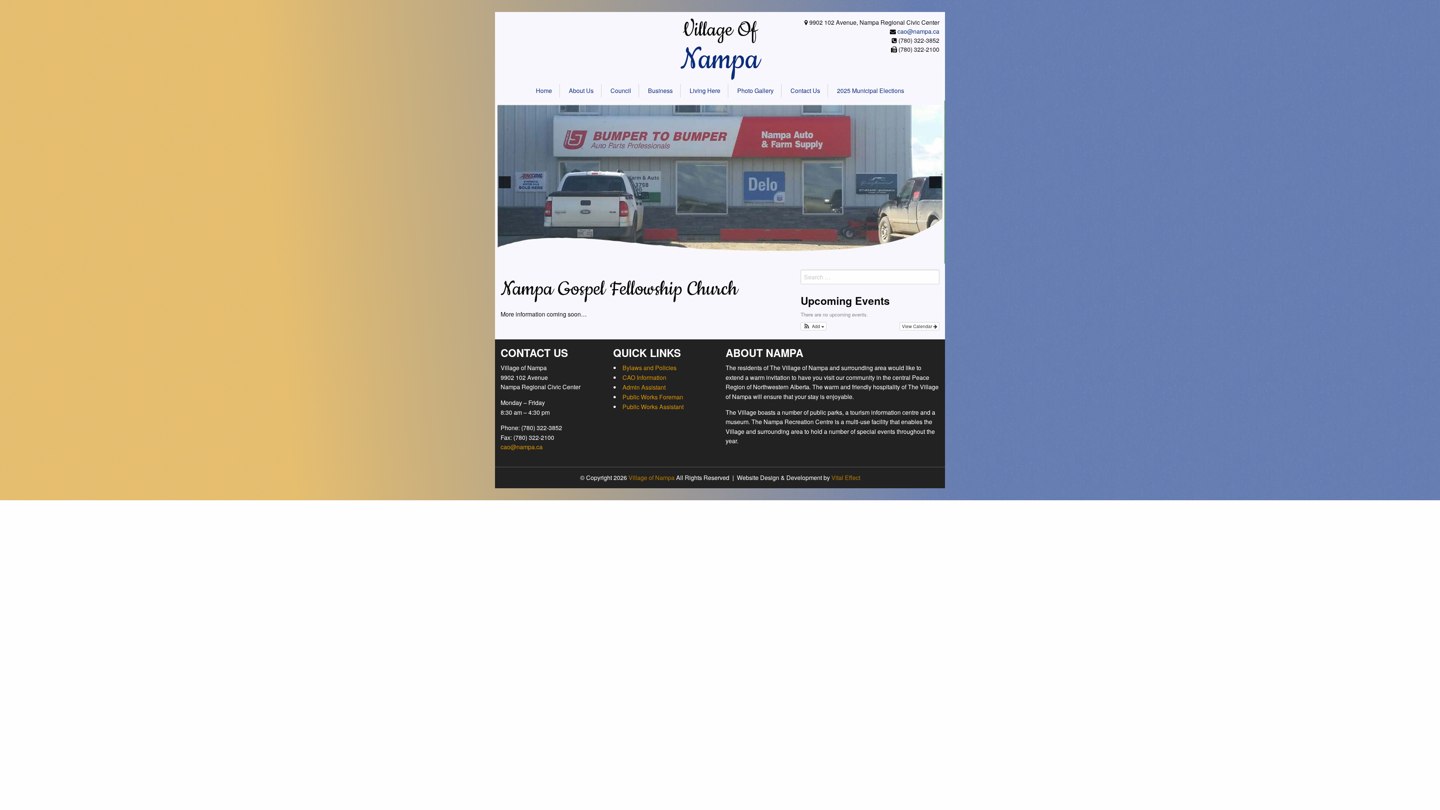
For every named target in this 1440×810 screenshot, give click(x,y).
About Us (581, 90)
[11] (727, 257)
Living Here (705, 90)
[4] (672, 257)
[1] (649, 257)
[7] (696, 257)
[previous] (505, 182)
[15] (759, 257)
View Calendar (917, 326)
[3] (665, 257)
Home (544, 90)
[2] (657, 257)
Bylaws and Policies (649, 367)
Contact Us (805, 90)
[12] (735, 257)
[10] (720, 257)
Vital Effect (845, 477)
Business (660, 90)
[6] (688, 257)
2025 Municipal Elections (870, 90)
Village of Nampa (651, 477)
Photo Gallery (755, 90)
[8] (704, 257)
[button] (813, 326)
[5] (680, 257)
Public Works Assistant (653, 406)
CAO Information (644, 377)
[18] (783, 257)
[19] (791, 257)
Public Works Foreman (652, 397)
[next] (935, 182)
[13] (743, 257)
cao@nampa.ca (918, 31)
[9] (712, 257)
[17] (775, 257)
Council (620, 90)
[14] (751, 257)
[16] (767, 257)
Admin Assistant (644, 387)
